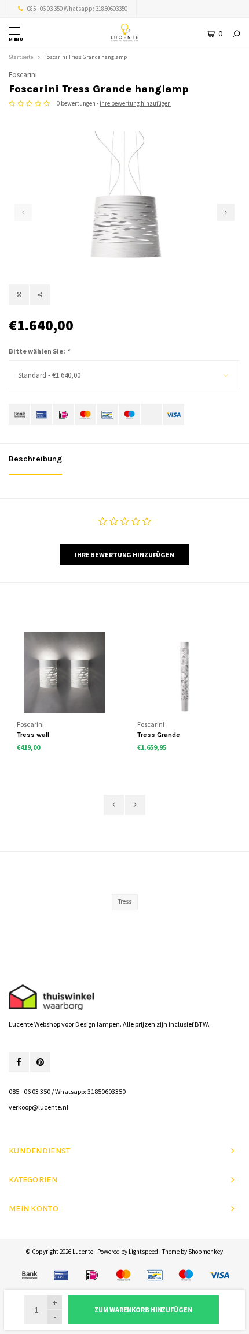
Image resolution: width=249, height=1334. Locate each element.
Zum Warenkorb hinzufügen (143, 1309)
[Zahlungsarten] (19, 414)
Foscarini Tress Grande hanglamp (85, 57)
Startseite (21, 57)
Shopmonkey (205, 1251)
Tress (124, 901)
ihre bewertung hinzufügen (135, 103)
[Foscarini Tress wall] (64, 672)
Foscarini (23, 75)
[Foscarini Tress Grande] (184, 672)
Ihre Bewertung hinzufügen (124, 554)
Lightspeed (143, 1251)
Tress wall (33, 735)
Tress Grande (158, 735)
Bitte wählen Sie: (39, 351)
